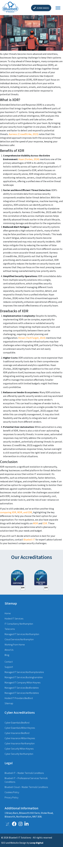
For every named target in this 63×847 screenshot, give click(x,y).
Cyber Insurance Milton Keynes (20, 738)
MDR (35, 523)
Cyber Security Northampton (19, 754)
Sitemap (9, 703)
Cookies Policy (12, 792)
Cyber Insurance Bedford (17, 733)
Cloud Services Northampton (19, 639)
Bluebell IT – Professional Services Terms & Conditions (26, 780)
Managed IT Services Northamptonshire (24, 672)
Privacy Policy (11, 797)
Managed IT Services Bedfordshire (22, 688)
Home (8, 613)
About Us (9, 650)
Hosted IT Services (14, 618)
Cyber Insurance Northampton (20, 743)
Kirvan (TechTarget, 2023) (31, 338)
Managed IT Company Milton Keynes (22, 682)
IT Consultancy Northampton (19, 624)
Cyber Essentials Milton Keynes (20, 728)
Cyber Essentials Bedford (17, 722)
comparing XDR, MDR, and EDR (16, 512)
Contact (9, 661)
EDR (45, 523)
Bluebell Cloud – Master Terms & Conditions (26, 787)
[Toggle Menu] (58, 7)
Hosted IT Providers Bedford (19, 698)
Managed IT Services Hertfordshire (22, 693)
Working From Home (15, 644)
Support (9, 667)
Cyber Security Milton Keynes (19, 748)
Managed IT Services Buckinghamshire (24, 677)
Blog (7, 655)
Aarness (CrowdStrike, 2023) (23, 134)
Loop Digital (36, 843)
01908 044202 (42, 8)
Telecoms (10, 629)
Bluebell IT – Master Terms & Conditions (24, 773)
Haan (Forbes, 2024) (29, 159)
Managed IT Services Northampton (22, 634)
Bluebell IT (29, 539)
